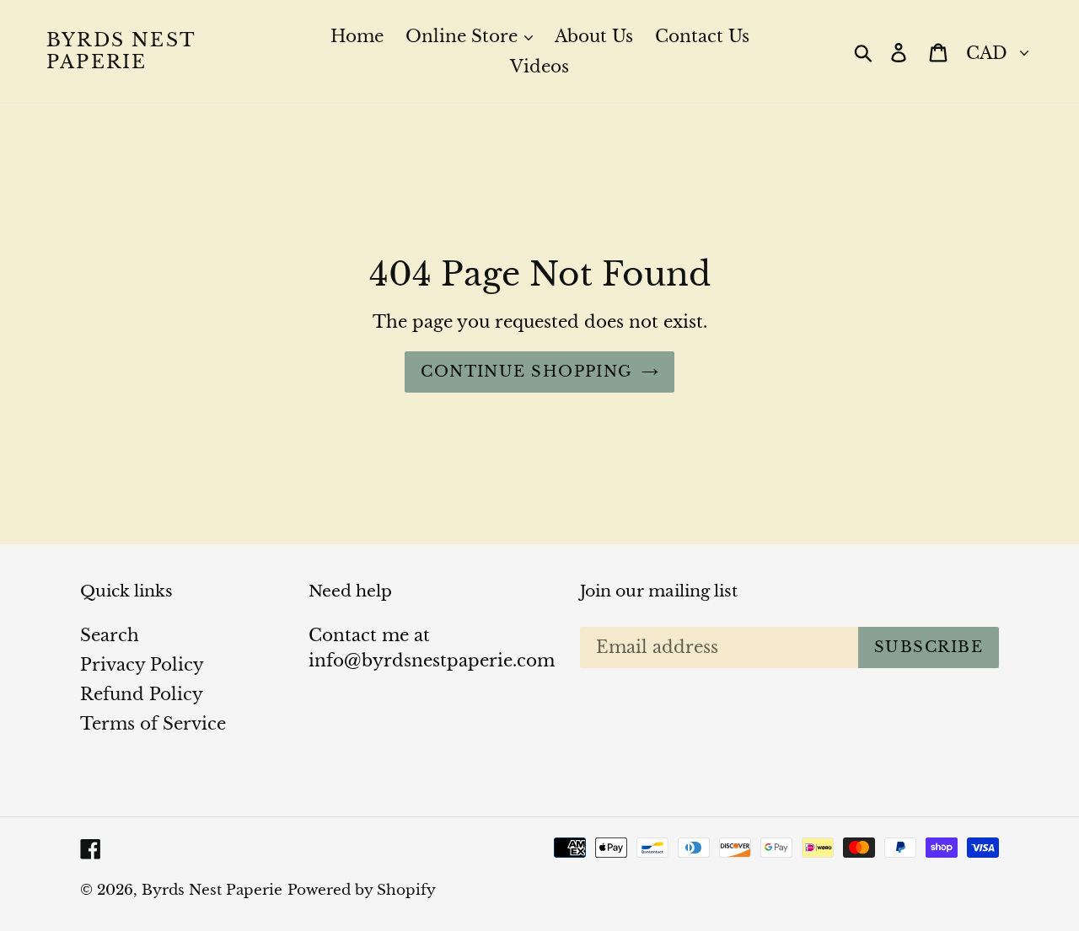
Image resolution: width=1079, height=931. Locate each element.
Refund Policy (141, 694)
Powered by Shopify (361, 890)
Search (109, 635)
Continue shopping (526, 371)
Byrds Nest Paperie (121, 51)
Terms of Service (153, 724)
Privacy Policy (142, 665)
